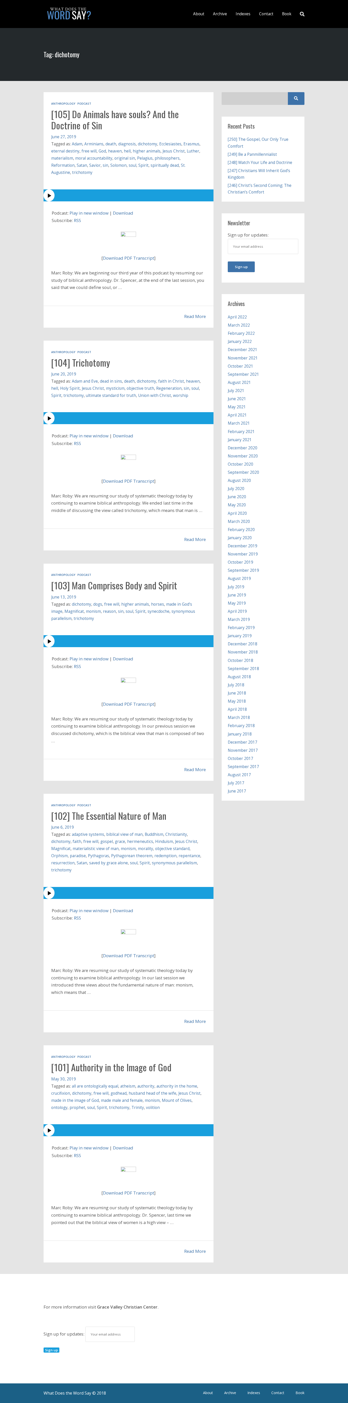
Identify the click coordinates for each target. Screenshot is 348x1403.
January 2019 (240, 635)
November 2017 (243, 750)
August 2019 (239, 578)
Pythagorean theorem (131, 855)
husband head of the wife (152, 1093)
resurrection (63, 863)
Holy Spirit (70, 388)
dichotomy (147, 144)
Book (286, 14)
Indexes (243, 14)
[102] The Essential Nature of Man (108, 816)
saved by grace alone (108, 863)
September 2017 (243, 766)
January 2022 (240, 341)
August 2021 (239, 382)
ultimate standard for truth (111, 395)
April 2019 (237, 611)
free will (89, 151)
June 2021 (237, 398)
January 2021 (240, 439)
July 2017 (236, 783)
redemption (165, 855)
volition (153, 1107)
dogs (97, 604)
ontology (59, 1107)
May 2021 (237, 407)
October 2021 (240, 366)
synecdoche (158, 611)
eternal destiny (65, 151)
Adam (77, 144)
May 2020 (237, 505)
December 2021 (242, 349)
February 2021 (241, 431)
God (102, 151)
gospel (106, 841)
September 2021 (243, 374)
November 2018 (243, 652)
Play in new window (89, 213)
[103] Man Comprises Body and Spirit (114, 585)
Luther (193, 151)
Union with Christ (154, 395)
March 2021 (239, 423)
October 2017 (240, 758)
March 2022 (239, 325)
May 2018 (237, 701)
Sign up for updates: (64, 1334)
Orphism (59, 855)
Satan (82, 165)
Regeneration (169, 388)
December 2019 (242, 546)
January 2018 (240, 734)
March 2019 (239, 619)
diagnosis (127, 144)
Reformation (63, 165)
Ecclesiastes (170, 144)
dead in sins (111, 381)
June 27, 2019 (63, 137)
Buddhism (154, 834)
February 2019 (241, 627)
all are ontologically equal (95, 1086)
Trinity (137, 1107)
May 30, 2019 (63, 1079)
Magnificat (74, 611)
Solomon (118, 165)
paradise (78, 855)
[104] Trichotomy (80, 362)
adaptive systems (88, 834)
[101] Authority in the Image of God (111, 1067)
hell (127, 151)
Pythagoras (98, 855)
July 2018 (236, 685)
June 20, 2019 (63, 374)
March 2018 (239, 717)
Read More (195, 316)
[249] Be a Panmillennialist (252, 154)
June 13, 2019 (63, 597)
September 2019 (243, 570)
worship (180, 395)
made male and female (122, 1100)
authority (145, 1086)
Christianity (176, 834)
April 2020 (237, 513)
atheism (127, 1086)
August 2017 (239, 774)
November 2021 (243, 358)
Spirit (143, 165)
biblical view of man (124, 834)
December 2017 (242, 742)
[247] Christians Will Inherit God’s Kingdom (259, 174)
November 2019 (243, 554)
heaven (115, 151)
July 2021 (236, 390)
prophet (77, 1107)
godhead (119, 1093)
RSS (77, 220)
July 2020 (236, 488)
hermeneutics (140, 841)
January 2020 (240, 537)
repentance (189, 855)
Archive (220, 14)
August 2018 (239, 676)
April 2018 (237, 709)
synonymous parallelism (174, 863)
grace (120, 841)
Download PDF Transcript (128, 258)
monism (93, 611)
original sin (124, 158)
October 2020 (240, 464)
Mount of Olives (177, 1100)
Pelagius (145, 158)
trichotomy (82, 172)
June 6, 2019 (62, 827)
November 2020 (243, 456)
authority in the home (176, 1086)
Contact (266, 14)
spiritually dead (165, 165)
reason (109, 611)
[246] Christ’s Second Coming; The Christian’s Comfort (259, 189)
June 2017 (237, 791)
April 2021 (237, 415)
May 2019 (237, 603)
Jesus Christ (174, 151)
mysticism (115, 388)
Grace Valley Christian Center (127, 1307)
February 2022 (241, 333)
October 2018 (240, 660)
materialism (62, 158)
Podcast (84, 103)
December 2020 (242, 448)
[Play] (128, 195)
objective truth (140, 388)
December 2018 (242, 644)
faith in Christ (171, 381)
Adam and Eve (85, 381)
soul (132, 165)
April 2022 (237, 317)
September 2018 (243, 668)
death (110, 144)
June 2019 (237, 595)
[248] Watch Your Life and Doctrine (260, 162)
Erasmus (191, 144)
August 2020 (239, 480)
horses (157, 604)
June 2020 (237, 496)
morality (145, 848)
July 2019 (236, 587)
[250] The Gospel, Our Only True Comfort (258, 143)
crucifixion (60, 1093)
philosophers (167, 158)
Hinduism (164, 841)
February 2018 (241, 725)
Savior (95, 165)
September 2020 (243, 472)
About (198, 14)
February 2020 (241, 529)
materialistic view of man (96, 848)
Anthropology (63, 103)
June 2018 (237, 693)
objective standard (172, 848)
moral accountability (93, 158)
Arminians (93, 144)
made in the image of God (75, 1100)
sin (105, 165)
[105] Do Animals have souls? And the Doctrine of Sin (115, 119)
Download (123, 213)
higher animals (146, 151)
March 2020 (239, 521)
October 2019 (240, 562)
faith (77, 841)
